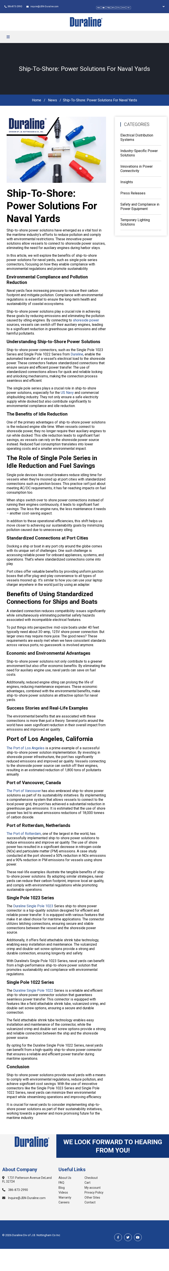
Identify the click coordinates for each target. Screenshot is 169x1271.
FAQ (61, 1182)
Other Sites (92, 1197)
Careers (64, 1202)
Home (36, 100)
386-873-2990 (14, 6)
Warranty (65, 1197)
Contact (90, 1202)
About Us (65, 1178)
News (52, 100)
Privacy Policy (93, 1192)
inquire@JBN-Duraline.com (44, 6)
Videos (63, 1192)
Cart (87, 1182)
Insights (126, 182)
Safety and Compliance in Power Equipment (139, 206)
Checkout (91, 1178)
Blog (62, 1187)
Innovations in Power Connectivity (136, 168)
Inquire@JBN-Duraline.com (26, 1198)
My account (92, 1187)
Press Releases (132, 193)
